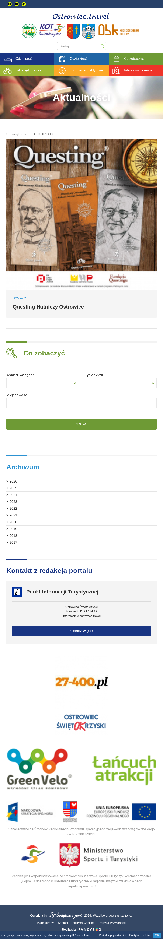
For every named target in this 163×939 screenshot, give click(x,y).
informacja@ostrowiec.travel (82, 615)
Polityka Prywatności (112, 922)
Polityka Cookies (83, 922)
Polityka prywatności (112, 935)
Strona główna (16, 134)
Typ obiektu (94, 375)
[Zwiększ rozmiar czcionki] (10, 4)
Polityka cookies (140, 935)
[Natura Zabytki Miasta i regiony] (42, 383)
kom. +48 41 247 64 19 (81, 611)
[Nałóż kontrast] (24, 4)
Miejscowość (16, 395)
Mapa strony (45, 922)
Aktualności (43, 134)
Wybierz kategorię (20, 375)
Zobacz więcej (81, 631)
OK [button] (157, 935)
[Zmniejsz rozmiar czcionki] (17, 4)
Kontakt (63, 922)
